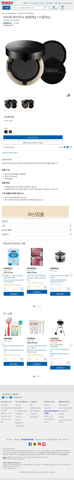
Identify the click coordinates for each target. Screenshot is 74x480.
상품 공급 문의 (63, 405)
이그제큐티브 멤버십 (21, 411)
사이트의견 (33, 414)
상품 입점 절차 (63, 411)
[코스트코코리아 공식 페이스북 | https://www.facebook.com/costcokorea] (30, 445)
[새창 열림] (4, 458)
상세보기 (5, 221)
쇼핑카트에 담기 (33, 137)
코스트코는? (4, 405)
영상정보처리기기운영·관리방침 (46, 439)
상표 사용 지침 (63, 439)
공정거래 (61, 414)
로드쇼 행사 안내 (49, 419)
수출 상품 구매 (34, 417)
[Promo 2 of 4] (36, 306)
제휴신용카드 (19, 423)
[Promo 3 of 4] (38, 306)
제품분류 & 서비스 (6, 416)
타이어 (46, 422)
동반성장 (61, 417)
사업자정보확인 (63, 454)
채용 (2, 422)
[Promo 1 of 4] (34, 306)
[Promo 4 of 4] (40, 306)
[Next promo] (71, 275)
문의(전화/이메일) (35, 408)
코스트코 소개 (6, 402)
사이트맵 (9, 439)
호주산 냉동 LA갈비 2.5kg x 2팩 (36, 275)
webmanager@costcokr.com (26, 454)
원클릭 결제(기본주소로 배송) (33, 143)
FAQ (31, 405)
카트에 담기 (14, 294)
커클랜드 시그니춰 (6, 413)
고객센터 (33, 402)
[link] (64, 147)
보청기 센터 (47, 408)
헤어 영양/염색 (29, 13)
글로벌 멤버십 (19, 426)
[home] (7, 3)
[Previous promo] (3, 275)
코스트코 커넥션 (6, 419)
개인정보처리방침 (27, 439)
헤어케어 (20, 13)
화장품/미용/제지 (11, 13)
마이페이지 (18, 417)
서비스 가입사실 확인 (9, 468)
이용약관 (16, 439)
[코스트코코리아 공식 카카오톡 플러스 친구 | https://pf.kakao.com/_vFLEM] (35, 445)
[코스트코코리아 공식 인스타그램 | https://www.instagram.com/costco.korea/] (39, 445)
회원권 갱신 (18, 408)
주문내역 (18, 420)
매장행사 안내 (48, 416)
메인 (3, 13)
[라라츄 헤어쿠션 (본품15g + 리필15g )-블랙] (6, 131)
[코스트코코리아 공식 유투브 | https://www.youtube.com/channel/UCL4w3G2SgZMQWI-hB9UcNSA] (43, 445)
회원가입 (18, 405)
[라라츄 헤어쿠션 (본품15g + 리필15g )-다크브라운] (10, 131)
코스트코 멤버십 (21, 402)
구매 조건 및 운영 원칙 (65, 408)
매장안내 (47, 405)
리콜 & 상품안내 (34, 411)
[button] (46, 7)
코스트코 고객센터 (10, 394)
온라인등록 (18, 414)
